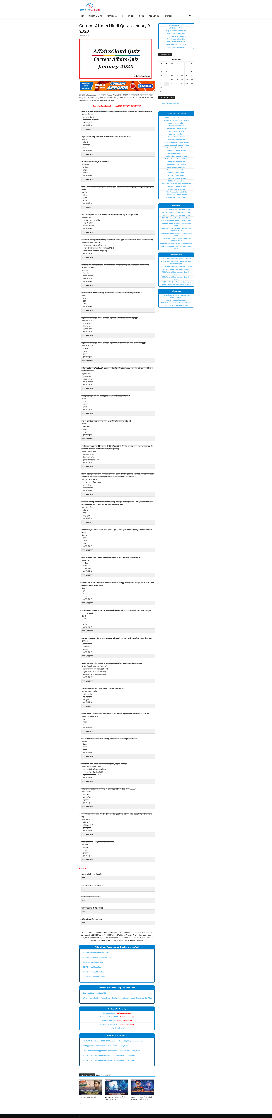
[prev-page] (80, 1103)
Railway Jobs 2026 (117, 1021)
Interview (168, 16)
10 (161, 76)
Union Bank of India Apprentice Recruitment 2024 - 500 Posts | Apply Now (111, 1051)
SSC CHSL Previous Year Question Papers (176, 303)
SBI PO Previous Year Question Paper (176, 210)
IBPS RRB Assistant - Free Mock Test (97, 957)
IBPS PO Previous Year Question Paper (176, 218)
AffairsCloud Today (176, 28)
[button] (190, 16)
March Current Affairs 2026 (176, 44)
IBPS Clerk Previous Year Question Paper (176, 221)
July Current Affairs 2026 (176, 33)
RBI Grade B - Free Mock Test (94, 977)
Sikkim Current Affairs (176, 181)
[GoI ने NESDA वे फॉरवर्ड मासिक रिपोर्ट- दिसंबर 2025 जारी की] (117, 1087)
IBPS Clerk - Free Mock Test (93, 972)
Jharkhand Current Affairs (176, 148)
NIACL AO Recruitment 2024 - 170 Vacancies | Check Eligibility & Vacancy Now (113, 1041)
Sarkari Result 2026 (117, 1028)
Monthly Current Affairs (176, 47)
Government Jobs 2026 (117, 1017)
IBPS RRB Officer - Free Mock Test (96, 952)
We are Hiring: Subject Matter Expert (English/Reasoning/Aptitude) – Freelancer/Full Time (117, 998)
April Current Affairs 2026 (176, 42)
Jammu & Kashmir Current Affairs (176, 145)
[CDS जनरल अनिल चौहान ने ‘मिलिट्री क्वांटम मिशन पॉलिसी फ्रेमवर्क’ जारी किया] (143, 1087)
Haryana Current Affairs (176, 140)
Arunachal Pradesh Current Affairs (176, 120)
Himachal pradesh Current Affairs (176, 142)
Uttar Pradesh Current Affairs (176, 192)
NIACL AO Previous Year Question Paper (176, 285)
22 (187, 80)
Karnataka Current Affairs (176, 151)
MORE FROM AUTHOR (103, 1075)
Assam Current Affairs (176, 123)
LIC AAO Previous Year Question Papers (176, 259)
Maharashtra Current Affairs (176, 156)
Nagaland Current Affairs (176, 170)
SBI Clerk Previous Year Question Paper (176, 212)
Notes (141, 16)
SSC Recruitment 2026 (117, 1024)
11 (166, 76)
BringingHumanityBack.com (171, 103)
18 (166, 80)
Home (83, 16)
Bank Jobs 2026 (117, 1013)
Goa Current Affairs (176, 134)
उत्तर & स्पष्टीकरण (87, 129)
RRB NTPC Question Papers (176, 300)
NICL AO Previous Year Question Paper (176, 269)
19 (172, 80)
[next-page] (84, 1103)
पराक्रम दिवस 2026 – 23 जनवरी (87, 1097)
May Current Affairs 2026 (176, 39)
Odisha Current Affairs (176, 173)
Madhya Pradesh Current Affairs (176, 159)
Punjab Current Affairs (176, 175)
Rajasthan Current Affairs (176, 178)
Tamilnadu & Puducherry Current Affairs (176, 184)
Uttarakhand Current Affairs (176, 195)
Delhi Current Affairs (176, 131)
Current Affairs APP (176, 25)
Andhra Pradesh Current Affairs (176, 117)
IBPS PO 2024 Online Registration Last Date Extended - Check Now (109, 1060)
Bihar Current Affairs (176, 126)
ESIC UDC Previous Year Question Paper (176, 282)
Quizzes (131, 16)
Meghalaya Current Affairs (176, 164)
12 (172, 76)
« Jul (159, 91)
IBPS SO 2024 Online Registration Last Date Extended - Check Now (109, 1056)
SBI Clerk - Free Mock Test (93, 962)
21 (182, 80)
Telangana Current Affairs (176, 186)
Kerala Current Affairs (176, 153)
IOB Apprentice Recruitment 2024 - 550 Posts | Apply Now (105, 1046)
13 (177, 76)
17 (161, 80)
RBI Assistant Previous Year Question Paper (176, 243)
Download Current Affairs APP (94, 993)
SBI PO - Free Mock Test (92, 967)
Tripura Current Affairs (176, 189)
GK (122, 16)
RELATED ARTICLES (87, 1075)
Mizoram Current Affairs (176, 167)
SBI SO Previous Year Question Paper (176, 215)
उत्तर (83, 878)
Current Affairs (95, 16)
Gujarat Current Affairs (176, 137)
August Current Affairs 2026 (176, 31)
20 (177, 80)
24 (161, 84)
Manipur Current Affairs (176, 162)
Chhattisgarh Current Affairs (176, 129)
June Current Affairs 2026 (176, 36)
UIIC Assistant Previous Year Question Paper (176, 266)
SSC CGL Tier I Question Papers (176, 306)
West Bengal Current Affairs (176, 197)
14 (182, 76)
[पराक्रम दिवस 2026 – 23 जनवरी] (91, 1087)
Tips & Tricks (154, 16)
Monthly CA (112, 16)
